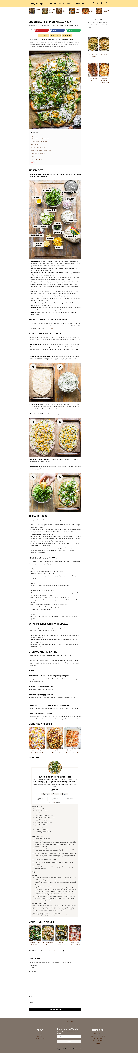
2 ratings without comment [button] (55, 951)
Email (31, 1002)
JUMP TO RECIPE (43, 35)
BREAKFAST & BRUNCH (97, 1036)
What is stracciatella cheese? (40, 139)
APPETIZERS (98, 1033)
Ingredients (35, 136)
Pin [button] (55, 794)
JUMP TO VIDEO (56, 35)
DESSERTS (98, 1043)
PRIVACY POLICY (40, 1038)
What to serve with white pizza (41, 150)
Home (30, 17)
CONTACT (70, 3)
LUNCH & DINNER (98, 1038)
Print (46, 794)
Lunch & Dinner (37, 17)
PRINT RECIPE (67, 35)
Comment (32, 971)
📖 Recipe (34, 162)
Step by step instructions (39, 141)
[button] (52, 789)
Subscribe (69, 1041)
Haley (68, 915)
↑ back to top (69, 1021)
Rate (64, 794)
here (51, 328)
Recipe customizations (38, 147)
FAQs (32, 156)
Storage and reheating (38, 153)
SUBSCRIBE (80, 3)
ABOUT (61, 3)
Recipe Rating (33, 965)
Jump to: (35, 132)
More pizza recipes (37, 159)
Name (31, 996)
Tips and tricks (35, 144)
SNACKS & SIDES (98, 1040)
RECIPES (53, 3)
